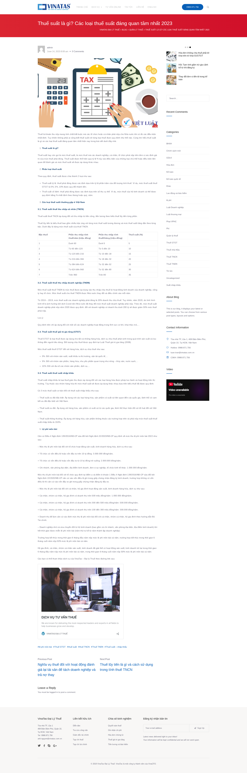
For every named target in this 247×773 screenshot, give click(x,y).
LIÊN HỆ (140, 7)
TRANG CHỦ (82, 7)
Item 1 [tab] (185, 47)
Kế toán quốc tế (173, 179)
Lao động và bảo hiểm (176, 193)
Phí (167, 228)
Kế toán (169, 172)
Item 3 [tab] (190, 47)
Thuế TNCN (171, 257)
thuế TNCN (84, 647)
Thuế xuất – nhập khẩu (116, 647)
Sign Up (200, 728)
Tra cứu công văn (80, 730)
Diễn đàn (76, 726)
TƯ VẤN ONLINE (113, 7)
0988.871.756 (193, 7)
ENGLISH (152, 7)
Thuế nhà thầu (173, 250)
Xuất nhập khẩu (173, 285)
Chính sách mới (173, 151)
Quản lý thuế (172, 235)
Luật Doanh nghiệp (175, 207)
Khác (168, 186)
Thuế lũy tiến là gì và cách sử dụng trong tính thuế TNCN (126, 667)
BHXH (169, 143)
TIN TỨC (129, 7)
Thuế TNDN (97, 647)
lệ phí (168, 200)
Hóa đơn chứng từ (116, 735)
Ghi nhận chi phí (115, 730)
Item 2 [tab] (188, 47)
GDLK (169, 158)
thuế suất (72, 647)
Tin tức (169, 271)
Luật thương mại (173, 214)
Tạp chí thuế (78, 740)
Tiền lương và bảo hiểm (118, 744)
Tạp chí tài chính (80, 744)
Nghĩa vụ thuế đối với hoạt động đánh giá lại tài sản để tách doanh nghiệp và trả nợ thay (66, 670)
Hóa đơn (170, 165)
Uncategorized (173, 278)
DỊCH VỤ (95, 7)
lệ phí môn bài (45, 647)
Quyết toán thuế (114, 726)
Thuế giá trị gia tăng (116, 740)
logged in (54, 692)
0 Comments (78, 51)
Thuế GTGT (60, 647)
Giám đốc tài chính (81, 735)
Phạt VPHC (171, 221)
